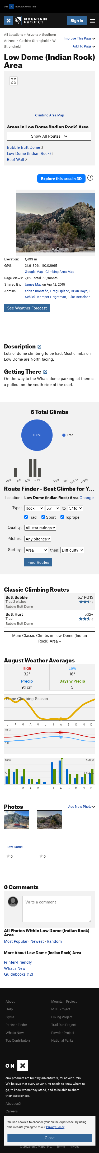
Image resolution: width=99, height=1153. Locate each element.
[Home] (28, 20)
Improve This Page (78, 38)
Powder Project (62, 1032)
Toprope (71, 517)
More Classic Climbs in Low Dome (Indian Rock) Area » (49, 638)
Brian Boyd (79, 291)
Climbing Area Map (49, 115)
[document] (49, 1131)
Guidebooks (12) (18, 974)
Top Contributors (18, 1040)
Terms (60, 1146)
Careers (12, 1111)
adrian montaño (36, 291)
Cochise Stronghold (34, 40)
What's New (15, 968)
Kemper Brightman (51, 297)
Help (9, 1009)
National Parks (62, 1040)
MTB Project (60, 1009)
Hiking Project (61, 1017)
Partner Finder (16, 1025)
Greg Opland (59, 291)
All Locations (13, 34)
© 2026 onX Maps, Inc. (36, 1146)
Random (54, 941)
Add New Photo (80, 806)
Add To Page (82, 46)
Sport (50, 517)
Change (86, 497)
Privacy (74, 1146)
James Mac (33, 284)
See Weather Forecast (27, 307)
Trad (32, 517)
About (10, 1001)
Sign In (76, 20)
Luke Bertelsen (79, 297)
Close (50, 1137)
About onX (13, 1103)
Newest (37, 941)
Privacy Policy (55, 1127)
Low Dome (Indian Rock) (29, 153)
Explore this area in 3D (61, 178)
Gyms (10, 1017)
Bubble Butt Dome (23, 147)
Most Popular (15, 941)
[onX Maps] (17, 1070)
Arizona (32, 34)
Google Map (34, 271)
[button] (21, 223)
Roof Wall (15, 159)
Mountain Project (64, 1001)
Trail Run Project (63, 1025)
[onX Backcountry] (20, 7)
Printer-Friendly (18, 962)
